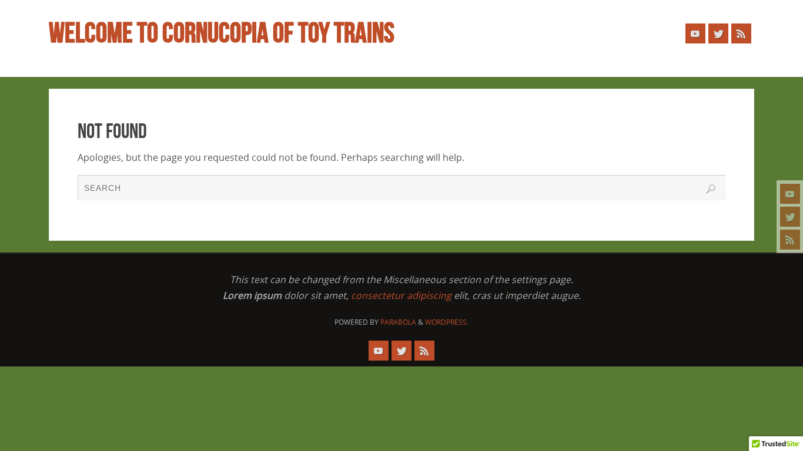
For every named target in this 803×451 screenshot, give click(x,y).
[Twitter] (790, 217)
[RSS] (790, 240)
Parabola (398, 322)
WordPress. (447, 322)
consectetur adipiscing (401, 295)
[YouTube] (790, 194)
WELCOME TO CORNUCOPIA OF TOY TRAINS (221, 32)
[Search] (711, 189)
